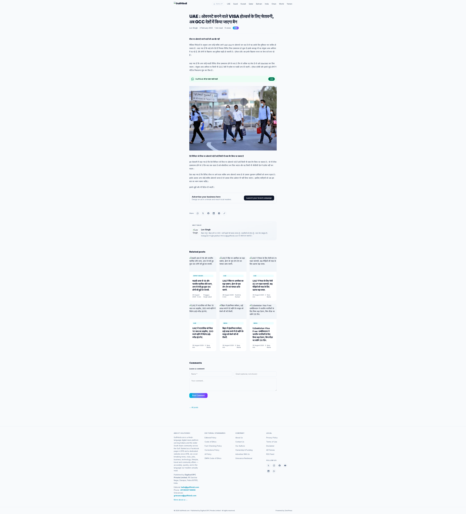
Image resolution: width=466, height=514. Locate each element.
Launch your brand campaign (259, 198)
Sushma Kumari (238, 296)
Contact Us (239, 442)
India (267, 4)
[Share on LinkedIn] (214, 213)
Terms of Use (271, 442)
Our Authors (240, 446)
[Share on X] (203, 213)
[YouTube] (285, 465)
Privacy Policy (272, 438)
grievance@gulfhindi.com (185, 496)
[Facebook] (279, 465)
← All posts (193, 407)
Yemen (289, 4)
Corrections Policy (212, 450)
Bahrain (259, 4)
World (281, 4)
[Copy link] (224, 213)
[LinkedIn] (268, 471)
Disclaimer (270, 446)
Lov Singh (193, 28)
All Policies (270, 450)
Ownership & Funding (244, 450)
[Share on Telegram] (219, 213)
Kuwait (243, 4)
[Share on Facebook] (208, 213)
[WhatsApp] (274, 471)
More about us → (181, 500)
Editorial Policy (210, 438)
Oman (274, 4)
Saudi (235, 4)
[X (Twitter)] (268, 465)
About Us (239, 438)
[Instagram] (274, 465)
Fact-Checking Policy (213, 446)
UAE (228, 4)
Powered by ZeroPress (284, 510)
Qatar (251, 4)
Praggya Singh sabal (207, 296)
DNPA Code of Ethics (213, 458)
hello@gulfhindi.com (190, 487)
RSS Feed (270, 454)
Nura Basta (269, 296)
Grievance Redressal (243, 458)
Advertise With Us (242, 454)
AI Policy (208, 454)
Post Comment (198, 395)
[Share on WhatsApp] (198, 213)
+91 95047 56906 (188, 490)
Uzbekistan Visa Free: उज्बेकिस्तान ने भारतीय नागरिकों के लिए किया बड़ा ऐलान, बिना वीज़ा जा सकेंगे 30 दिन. (263, 334)
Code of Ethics (210, 442)
